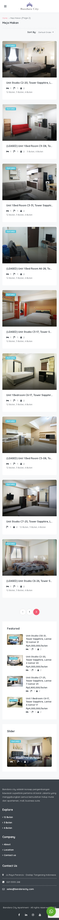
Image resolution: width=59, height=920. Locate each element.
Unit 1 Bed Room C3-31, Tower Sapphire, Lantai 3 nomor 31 (29, 205)
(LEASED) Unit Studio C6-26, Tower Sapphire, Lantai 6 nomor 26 (29, 580)
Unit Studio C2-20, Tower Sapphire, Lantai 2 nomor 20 (29, 82)
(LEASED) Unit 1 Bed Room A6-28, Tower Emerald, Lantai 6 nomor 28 (29, 268)
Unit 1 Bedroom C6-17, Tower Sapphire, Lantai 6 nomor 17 (29, 395)
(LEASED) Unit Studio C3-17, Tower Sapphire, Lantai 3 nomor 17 (29, 331)
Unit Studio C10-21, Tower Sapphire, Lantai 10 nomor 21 (38, 638)
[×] (51, 911)
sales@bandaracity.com (20, 889)
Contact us (10, 855)
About (7, 844)
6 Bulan (8, 828)
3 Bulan (8, 822)
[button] (45, 32)
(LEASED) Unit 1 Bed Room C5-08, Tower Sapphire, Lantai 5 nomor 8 (29, 458)
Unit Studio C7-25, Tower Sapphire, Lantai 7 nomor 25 (29, 521)
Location (9, 849)
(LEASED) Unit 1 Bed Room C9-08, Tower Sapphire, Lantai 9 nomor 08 (29, 146)
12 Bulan (8, 817)
